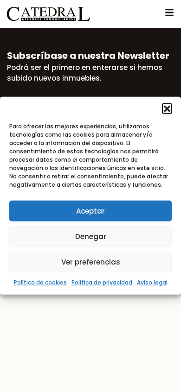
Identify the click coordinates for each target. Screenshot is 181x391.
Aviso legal (152, 282)
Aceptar (90, 210)
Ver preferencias (90, 261)
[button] (167, 108)
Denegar (90, 236)
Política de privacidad (101, 282)
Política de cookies (40, 282)
